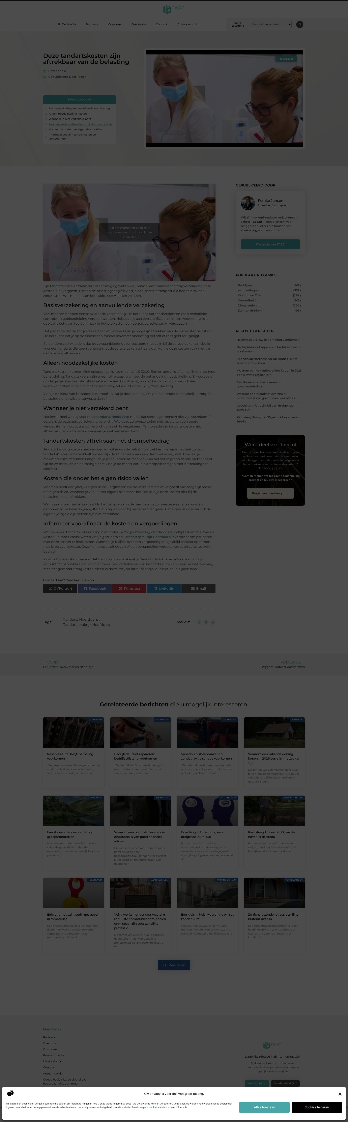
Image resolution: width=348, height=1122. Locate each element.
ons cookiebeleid (154, 1107)
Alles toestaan (264, 1107)
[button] (340, 1094)
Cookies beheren (316, 1107)
